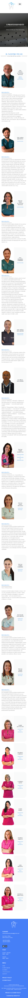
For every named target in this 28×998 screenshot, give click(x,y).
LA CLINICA (4, 970)
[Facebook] (3, 946)
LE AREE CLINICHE (6, 967)
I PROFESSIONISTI (6, 972)
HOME (3, 965)
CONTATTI (4, 974)
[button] (20, 4)
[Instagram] (6, 946)
